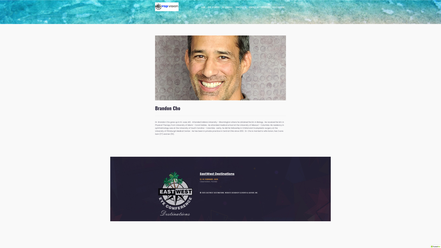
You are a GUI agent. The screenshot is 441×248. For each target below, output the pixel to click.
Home (203, 7)
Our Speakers (214, 7)
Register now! (278, 7)
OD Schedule (227, 7)
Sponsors (265, 7)
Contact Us (254, 7)
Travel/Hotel (240, 7)
